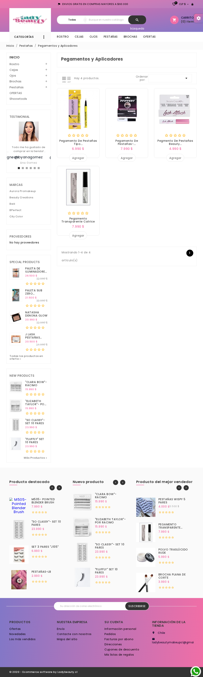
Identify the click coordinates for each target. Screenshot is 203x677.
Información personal (120, 629)
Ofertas (15, 629)
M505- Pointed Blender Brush (43, 501)
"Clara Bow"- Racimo (36, 383)
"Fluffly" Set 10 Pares (34, 440)
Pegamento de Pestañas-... (126, 142)
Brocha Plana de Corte (172, 576)
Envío (61, 629)
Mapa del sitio (67, 639)
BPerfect (15, 210)
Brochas (130, 37)
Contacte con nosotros (74, 634)
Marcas (16, 185)
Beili (12, 204)
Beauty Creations (21, 197)
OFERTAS (149, 37)
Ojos (94, 37)
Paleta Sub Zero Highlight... (34, 292)
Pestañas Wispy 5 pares (172, 501)
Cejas (79, 37)
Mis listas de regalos (119, 655)
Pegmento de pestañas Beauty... (175, 142)
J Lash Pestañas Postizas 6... (34, 336)
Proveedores (21, 236)
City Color (16, 216)
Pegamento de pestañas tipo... (78, 142)
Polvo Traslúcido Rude (173, 551)
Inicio (14, 57)
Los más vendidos (22, 639)
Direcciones (113, 644)
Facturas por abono (118, 639)
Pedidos (110, 634)
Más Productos (36, 457)
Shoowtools (18, 99)
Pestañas (111, 37)
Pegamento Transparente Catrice (78, 220)
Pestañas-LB (41, 571)
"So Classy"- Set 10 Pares (35, 421)
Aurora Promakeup (23, 191)
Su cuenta (113, 622)
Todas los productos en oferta (26, 357)
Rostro (63, 37)
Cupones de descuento (121, 649)
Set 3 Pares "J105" (45, 546)
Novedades (17, 634)
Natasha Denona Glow (36, 314)
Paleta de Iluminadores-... (36, 270)
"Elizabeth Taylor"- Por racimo (35, 402)
